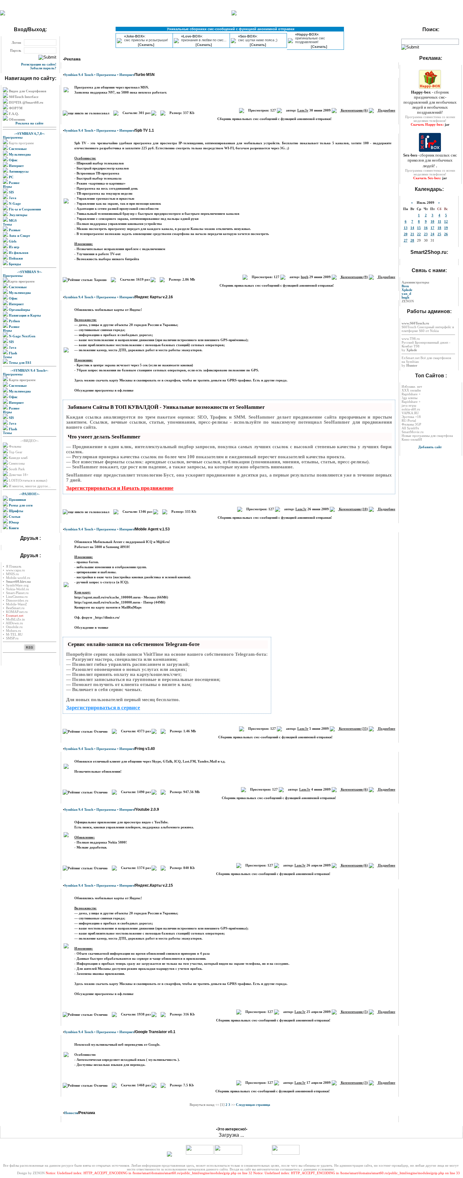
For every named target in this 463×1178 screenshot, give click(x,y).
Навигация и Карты (24, 315)
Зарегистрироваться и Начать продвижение (120, 488)
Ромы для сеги (20, 505)
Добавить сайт (430, 447)
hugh (304, 277)
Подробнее (386, 110)
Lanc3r (302, 110)
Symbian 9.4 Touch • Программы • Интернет (99, 75)
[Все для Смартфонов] (2, 14)
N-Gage (14, 203)
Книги (13, 528)
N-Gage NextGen (21, 336)
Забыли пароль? (43, 68)
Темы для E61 (19, 362)
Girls (12, 241)
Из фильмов (18, 252)
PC (11, 177)
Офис (13, 160)
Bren (405, 286)
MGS (12, 220)
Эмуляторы (17, 215)
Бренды (14, 264)
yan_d (406, 293)
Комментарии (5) (354, 1012)
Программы (13, 137)
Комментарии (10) (353, 509)
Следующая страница (253, 1105)
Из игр (13, 247)
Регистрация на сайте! (38, 64)
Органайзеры (19, 310)
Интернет (16, 166)
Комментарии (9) (354, 277)
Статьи (14, 516)
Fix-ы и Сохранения (24, 209)
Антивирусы (18, 171)
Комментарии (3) (354, 1082)
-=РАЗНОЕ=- (29, 494)
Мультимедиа (19, 154)
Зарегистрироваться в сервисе (103, 708)
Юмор (13, 522)
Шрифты (15, 511)
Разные (14, 230)
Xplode (407, 290)
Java (12, 198)
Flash (12, 353)
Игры (7, 186)
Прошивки (17, 499)
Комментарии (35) (353, 728)
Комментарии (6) (354, 110)
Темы (7, 224)
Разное (14, 183)
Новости (71, 1113)
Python (14, 321)
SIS (11, 192)
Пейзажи (15, 258)
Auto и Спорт (19, 235)
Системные (17, 149)
